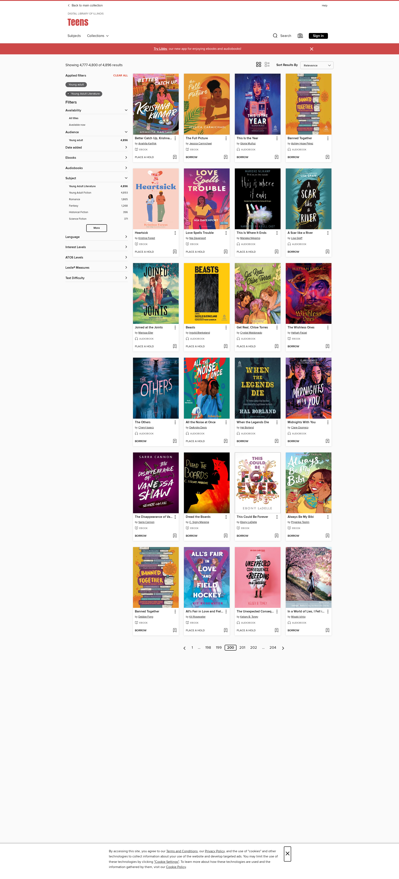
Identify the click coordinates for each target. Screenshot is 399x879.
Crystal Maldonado (251, 332)
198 (208, 647)
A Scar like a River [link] (300, 233)
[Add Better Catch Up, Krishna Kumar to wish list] (174, 157)
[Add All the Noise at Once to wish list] (225, 441)
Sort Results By (287, 65)
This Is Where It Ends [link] (251, 233)
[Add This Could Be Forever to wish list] (276, 536)
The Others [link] (142, 422)
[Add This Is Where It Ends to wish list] (276, 252)
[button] (281, 37)
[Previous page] (185, 647)
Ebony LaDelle (248, 522)
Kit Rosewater (197, 616)
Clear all (120, 75)
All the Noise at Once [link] (201, 422)
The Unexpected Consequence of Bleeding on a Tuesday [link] (256, 611)
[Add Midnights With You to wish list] (327, 441)
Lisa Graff (296, 238)
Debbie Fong (145, 616)
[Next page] (283, 647)
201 (242, 647)
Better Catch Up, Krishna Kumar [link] (154, 138)
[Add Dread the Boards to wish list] (225, 536)
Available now (77, 125)
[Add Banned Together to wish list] (327, 157)
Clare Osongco (299, 427)
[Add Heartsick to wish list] (174, 252)
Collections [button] (96, 36)
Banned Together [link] (300, 138)
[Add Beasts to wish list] (225, 346)
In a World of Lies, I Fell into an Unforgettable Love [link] (307, 611)
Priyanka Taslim (300, 522)
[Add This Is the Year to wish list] (276, 157)
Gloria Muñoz (248, 143)
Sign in (318, 36)
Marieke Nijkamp (250, 238)
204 (273, 647)
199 (219, 647)
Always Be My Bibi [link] (301, 517)
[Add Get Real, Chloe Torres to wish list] (276, 346)
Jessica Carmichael (200, 143)
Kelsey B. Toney (249, 616)
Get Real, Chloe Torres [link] (252, 327)
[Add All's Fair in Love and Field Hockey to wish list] (225, 630)
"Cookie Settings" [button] (166, 862)
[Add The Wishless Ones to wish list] (327, 346)
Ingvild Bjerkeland (199, 332)
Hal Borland (247, 427)
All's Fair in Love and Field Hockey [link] (205, 611)
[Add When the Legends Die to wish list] (276, 441)
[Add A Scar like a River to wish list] (327, 252)
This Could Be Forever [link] (252, 517)
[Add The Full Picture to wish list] (225, 157)
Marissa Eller (145, 332)
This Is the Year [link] (247, 138)
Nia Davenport (197, 238)
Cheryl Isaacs (146, 427)
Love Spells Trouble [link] (200, 233)
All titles (73, 118)
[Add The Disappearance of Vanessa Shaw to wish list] (174, 536)
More (97, 228)
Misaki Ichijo (298, 616)
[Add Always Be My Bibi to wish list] (327, 536)
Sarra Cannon (146, 522)
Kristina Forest (146, 238)
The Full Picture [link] (197, 138)
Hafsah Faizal (299, 332)
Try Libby (160, 49)
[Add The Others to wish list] (174, 441)
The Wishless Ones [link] (301, 327)
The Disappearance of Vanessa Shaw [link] (154, 517)
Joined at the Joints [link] (149, 327)
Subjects (74, 36)
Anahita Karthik (147, 143)
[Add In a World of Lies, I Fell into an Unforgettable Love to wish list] (327, 630)
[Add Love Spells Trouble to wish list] (225, 252)
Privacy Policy (215, 851)
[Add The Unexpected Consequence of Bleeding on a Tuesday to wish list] (276, 630)
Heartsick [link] (141, 233)
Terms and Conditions (182, 851)
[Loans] (300, 37)
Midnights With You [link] (302, 422)
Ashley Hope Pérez (302, 143)
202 (253, 647)
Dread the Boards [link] (198, 517)
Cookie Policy (176, 867)
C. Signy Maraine (199, 522)
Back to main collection (87, 5)
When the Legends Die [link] (253, 422)
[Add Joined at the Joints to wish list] (174, 346)
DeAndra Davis (198, 427)
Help (324, 5)
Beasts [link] (190, 327)
